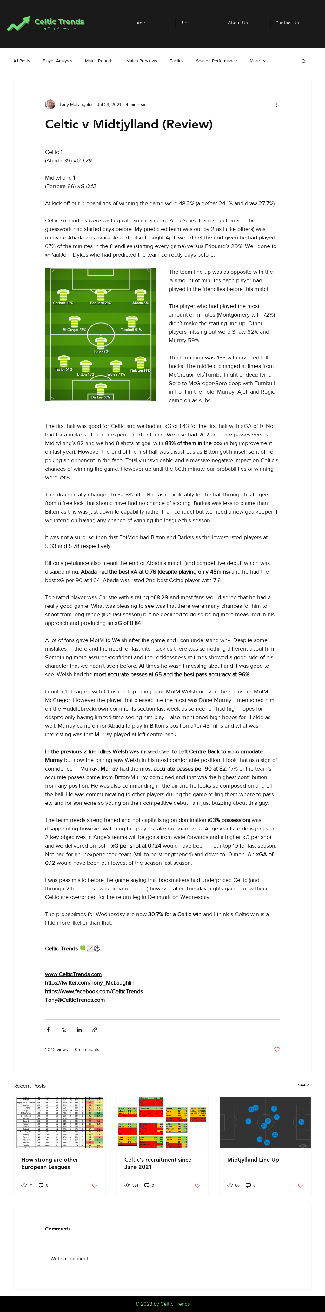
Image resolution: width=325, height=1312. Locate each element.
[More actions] (276, 104)
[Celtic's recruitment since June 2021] (163, 1122)
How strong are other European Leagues (49, 1163)
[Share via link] (95, 1030)
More (255, 60)
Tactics (176, 60)
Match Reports (99, 60)
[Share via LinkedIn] (79, 1030)
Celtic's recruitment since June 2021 (157, 1163)
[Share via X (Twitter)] (64, 1030)
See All (305, 1084)
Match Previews (141, 60)
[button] (304, 60)
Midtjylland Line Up (253, 1159)
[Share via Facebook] (48, 1030)
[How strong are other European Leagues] (59, 1122)
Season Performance (216, 60)
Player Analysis (57, 60)
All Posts (21, 60)
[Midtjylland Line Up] (265, 1122)
